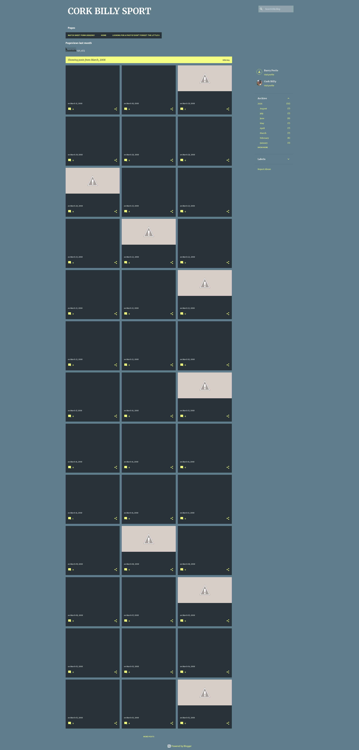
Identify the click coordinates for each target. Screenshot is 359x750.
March (263, 133)
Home (103, 35)
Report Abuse (264, 169)
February (264, 138)
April (262, 128)
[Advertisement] (243, 107)
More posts (148, 737)
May (262, 123)
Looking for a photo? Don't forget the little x (135, 35)
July (261, 113)
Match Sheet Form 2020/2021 (81, 35)
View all (226, 60)
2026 (260, 103)
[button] (115, 109)
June (262, 118)
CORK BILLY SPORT (109, 11)
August (263, 108)
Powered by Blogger (181, 746)
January (264, 143)
